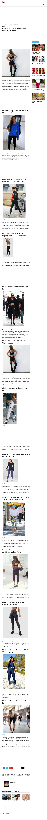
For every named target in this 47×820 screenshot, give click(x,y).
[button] (43, 5)
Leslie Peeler (13, 782)
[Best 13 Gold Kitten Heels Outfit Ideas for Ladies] (26, 797)
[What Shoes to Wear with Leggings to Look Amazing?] (38, 83)
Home (3, 24)
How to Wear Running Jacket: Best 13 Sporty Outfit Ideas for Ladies (8, 775)
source (3, 150)
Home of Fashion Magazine (11, 4)
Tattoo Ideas (26, 4)
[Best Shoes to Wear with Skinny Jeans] (38, 96)
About (39, 4)
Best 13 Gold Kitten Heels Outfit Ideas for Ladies (25, 801)
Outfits (4, 26)
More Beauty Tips (33, 4)
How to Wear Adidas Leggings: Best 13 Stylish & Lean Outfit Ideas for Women (23, 775)
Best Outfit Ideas (20, 4)
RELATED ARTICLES (6, 791)
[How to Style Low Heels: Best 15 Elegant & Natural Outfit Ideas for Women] (6, 797)
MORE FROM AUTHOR (15, 791)
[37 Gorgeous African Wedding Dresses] (38, 47)
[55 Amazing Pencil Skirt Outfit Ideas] (38, 59)
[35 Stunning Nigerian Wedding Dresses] (38, 71)
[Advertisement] (23, 15)
